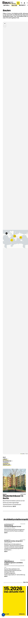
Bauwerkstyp (7, 461)
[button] (14, 236)
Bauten (14, 5)
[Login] (24, 3)
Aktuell (6, 5)
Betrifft (22, 5)
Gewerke (6, 463)
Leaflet (22, 453)
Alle (4, 457)
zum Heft (6, 614)
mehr (14, 506)
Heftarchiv (22, 614)
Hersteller (6, 465)
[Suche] (22, 3)
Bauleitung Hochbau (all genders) (13, 541)
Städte (5, 459)
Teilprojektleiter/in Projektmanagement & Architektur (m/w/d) (13, 563)
